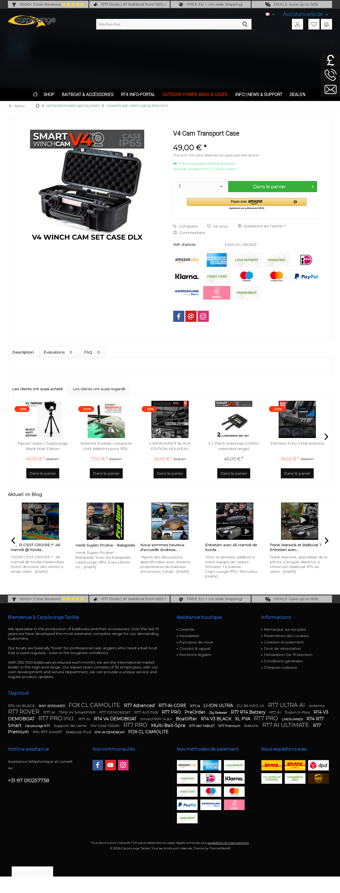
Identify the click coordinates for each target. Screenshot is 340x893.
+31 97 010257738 (28, 780)
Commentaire (191, 232)
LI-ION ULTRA (218, 705)
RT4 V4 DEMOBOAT (116, 718)
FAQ (92, 352)
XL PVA (243, 718)
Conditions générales (283, 661)
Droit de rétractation (282, 648)
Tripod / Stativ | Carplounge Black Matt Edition (43, 446)
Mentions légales (195, 654)
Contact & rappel (194, 648)
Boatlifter (187, 718)
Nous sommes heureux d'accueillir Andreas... (100, 547)
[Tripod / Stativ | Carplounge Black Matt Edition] (43, 419)
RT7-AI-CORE (173, 705)
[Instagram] (203, 316)
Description (23, 352)
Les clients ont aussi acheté (37, 388)
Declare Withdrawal (32, 871)
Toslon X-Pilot (298, 712)
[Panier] (326, 24)
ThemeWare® (219, 848)
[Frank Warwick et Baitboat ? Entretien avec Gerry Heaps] (237, 521)
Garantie (186, 629)
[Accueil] (35, 95)
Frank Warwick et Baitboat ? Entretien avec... (234, 547)
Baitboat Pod (79, 732)
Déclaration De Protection (288, 654)
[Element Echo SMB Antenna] (297, 419)
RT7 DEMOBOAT (115, 712)
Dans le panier (269, 186)
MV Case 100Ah (105, 725)
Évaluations (58, 352)
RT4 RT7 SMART (48, 732)
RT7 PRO (172, 712)
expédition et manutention (228, 843)
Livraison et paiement (284, 642)
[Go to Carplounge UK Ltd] (330, 60)
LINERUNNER (293, 719)
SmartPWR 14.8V (156, 719)
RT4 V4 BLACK (22, 705)
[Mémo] (314, 24)
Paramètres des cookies (286, 635)
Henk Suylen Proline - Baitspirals (43, 545)
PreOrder (195, 712)
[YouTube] (110, 765)
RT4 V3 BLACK (216, 718)
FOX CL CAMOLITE (95, 705)
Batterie (252, 725)
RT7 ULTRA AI (287, 705)
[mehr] (28, 567)
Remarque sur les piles (285, 629)
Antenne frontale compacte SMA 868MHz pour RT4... (106, 446)
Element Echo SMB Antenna (297, 443)
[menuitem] (305, 14)
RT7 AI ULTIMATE (286, 725)
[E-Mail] (191, 316)
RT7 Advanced (140, 705)
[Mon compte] (297, 24)
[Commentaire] (246, 140)
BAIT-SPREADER (52, 706)
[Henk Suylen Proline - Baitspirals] (43, 521)
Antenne (317, 705)
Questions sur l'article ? (264, 226)
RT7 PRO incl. (57, 718)
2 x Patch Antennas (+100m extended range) (233, 446)
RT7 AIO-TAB (146, 712)
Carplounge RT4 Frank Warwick (301, 545)
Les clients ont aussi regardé (99, 388)
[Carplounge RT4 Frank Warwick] (302, 521)
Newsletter (189, 635)
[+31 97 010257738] (330, 75)
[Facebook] (178, 316)
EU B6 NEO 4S (251, 705)
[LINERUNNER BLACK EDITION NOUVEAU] (170, 419)
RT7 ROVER (24, 711)
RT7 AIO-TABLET (202, 726)
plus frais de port (246, 155)
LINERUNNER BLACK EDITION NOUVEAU (170, 446)
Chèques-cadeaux (280, 667)
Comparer (188, 226)
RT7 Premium (229, 726)
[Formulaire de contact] (330, 89)
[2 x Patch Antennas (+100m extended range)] (234, 419)
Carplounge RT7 (38, 726)
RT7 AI (195, 706)
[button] (247, 204)
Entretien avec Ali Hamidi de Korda (169, 547)
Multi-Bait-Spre (168, 725)
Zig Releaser (218, 712)
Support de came (71, 725)
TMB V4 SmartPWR (77, 712)
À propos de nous (196, 642)
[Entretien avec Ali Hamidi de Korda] (173, 521)
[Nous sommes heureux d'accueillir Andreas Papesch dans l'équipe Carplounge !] (108, 521)
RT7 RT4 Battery (248, 712)
